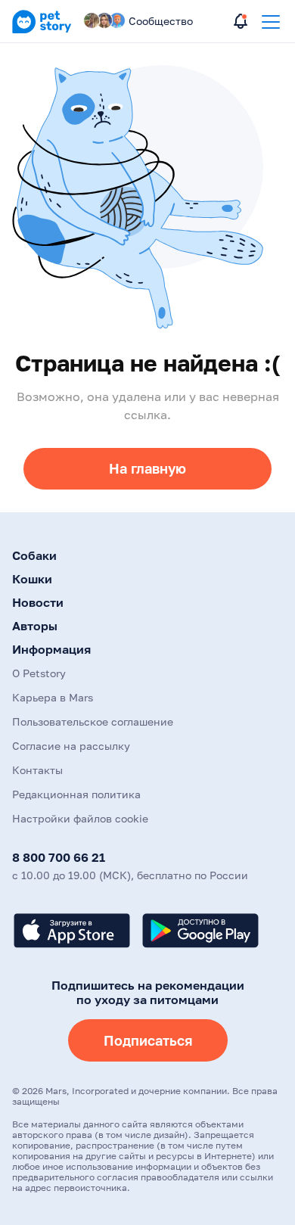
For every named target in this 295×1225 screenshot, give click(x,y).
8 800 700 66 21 (58, 857)
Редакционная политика (76, 794)
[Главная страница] (41, 30)
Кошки (32, 578)
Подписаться (148, 1040)
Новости (38, 602)
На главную (147, 468)
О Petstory (39, 673)
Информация (51, 649)
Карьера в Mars (52, 697)
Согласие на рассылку (71, 745)
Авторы (34, 625)
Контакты (37, 769)
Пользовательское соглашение (92, 721)
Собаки (34, 555)
